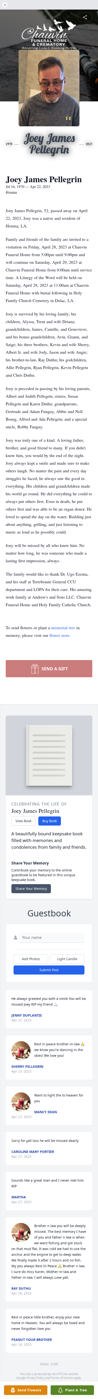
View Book (23, 821)
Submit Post (49, 970)
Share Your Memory (31, 888)
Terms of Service (62, 1378)
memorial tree (63, 627)
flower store (59, 635)
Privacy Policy (35, 1378)
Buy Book (49, 821)
